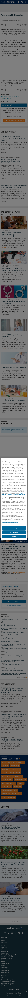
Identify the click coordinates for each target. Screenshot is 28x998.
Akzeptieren (14, 536)
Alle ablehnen (14, 532)
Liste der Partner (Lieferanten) (10, 522)
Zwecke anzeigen (14, 528)
